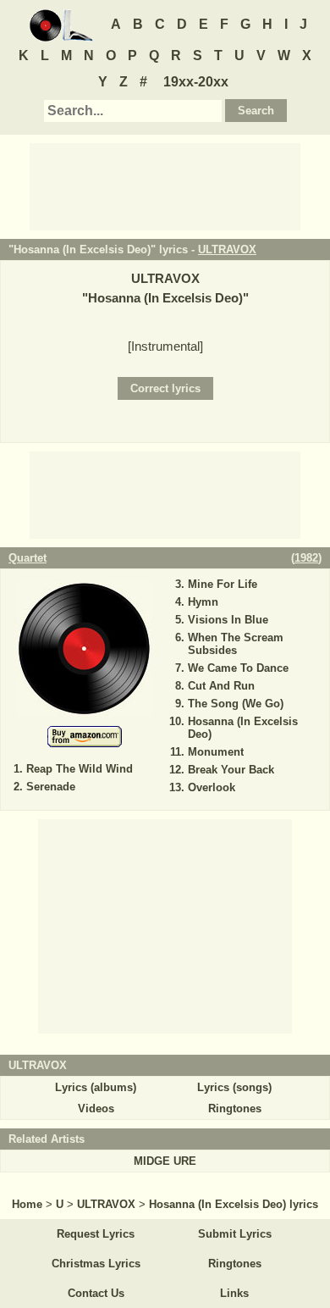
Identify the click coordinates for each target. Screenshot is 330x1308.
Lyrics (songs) (234, 1087)
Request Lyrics (96, 1234)
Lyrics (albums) (95, 1087)
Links (234, 1293)
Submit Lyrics (235, 1234)
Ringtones (234, 1108)
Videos (96, 1108)
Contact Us (96, 1293)
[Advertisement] (165, 185)
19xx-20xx (195, 82)
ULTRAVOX (227, 249)
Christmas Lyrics (96, 1263)
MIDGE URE (165, 1161)
